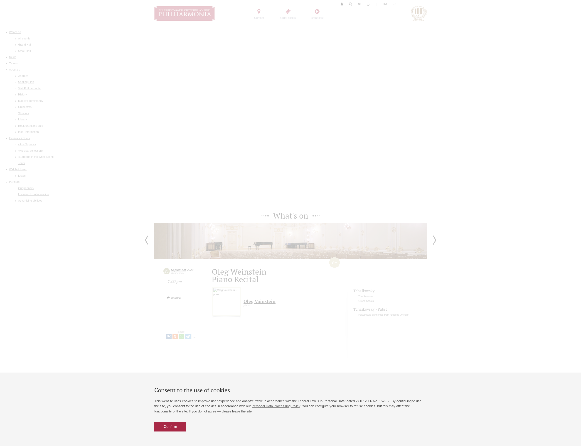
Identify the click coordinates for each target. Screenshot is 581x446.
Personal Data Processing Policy (276, 406)
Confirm (170, 426)
